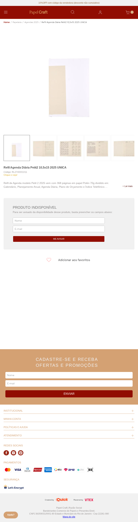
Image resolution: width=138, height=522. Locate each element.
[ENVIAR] (59, 239)
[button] (127, 186)
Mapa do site (69, 517)
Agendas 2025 (31, 22)
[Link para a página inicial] (7, 22)
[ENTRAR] (100, 12)
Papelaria (17, 22)
